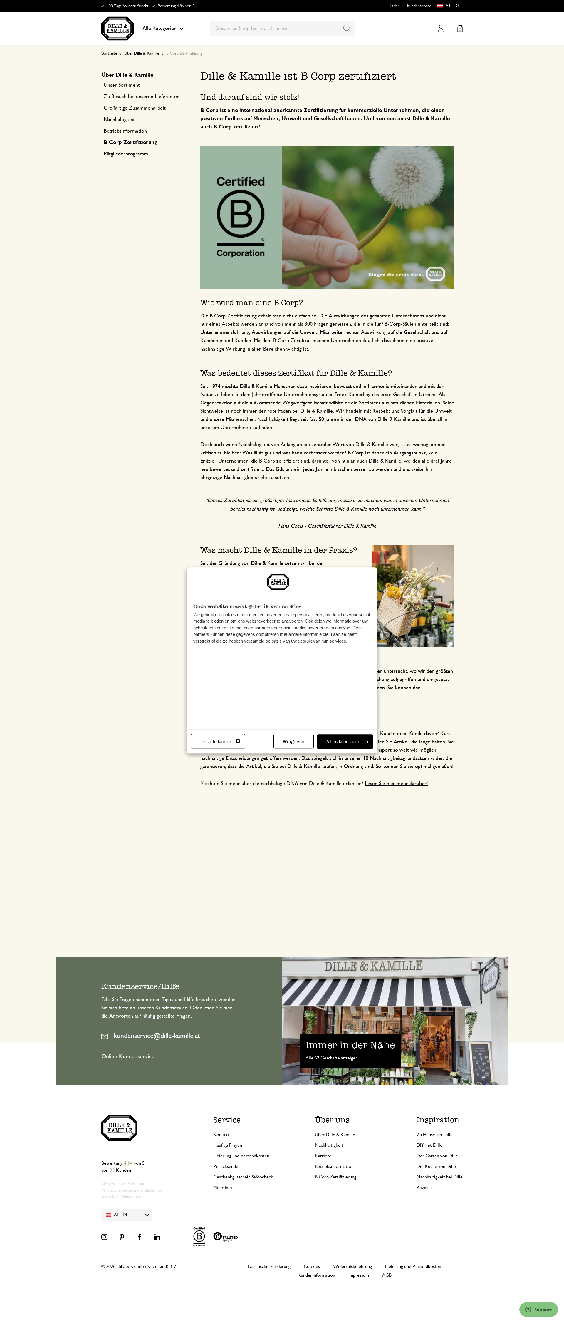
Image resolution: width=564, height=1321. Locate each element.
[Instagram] (104, 1237)
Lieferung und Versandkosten (241, 1155)
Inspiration (438, 1119)
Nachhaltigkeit (329, 1145)
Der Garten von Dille (437, 1155)
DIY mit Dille (429, 1145)
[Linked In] (157, 1237)
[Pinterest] (122, 1237)
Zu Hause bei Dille (435, 1134)
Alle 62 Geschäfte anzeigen (332, 1058)
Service (227, 1119)
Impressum (358, 1275)
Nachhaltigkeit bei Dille (440, 1177)
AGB (387, 1275)
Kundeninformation (316, 1275)
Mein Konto (441, 28)
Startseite (109, 53)
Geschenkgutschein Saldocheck (243, 1177)
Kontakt (221, 1134)
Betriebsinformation (334, 1166)
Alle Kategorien (159, 28)
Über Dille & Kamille (141, 53)
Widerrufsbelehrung (352, 1266)
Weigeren (294, 742)
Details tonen (215, 742)
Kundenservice (419, 6)
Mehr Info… (225, 1187)
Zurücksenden (227, 1166)
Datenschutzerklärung (269, 1266)
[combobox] (282, 28)
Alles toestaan (343, 742)
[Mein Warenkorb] (460, 28)
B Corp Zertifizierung (335, 1177)
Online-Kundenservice (128, 1056)
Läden (395, 6)
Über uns (332, 1119)
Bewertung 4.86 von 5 (176, 6)
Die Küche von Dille (436, 1166)
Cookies (312, 1266)
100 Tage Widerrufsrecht (127, 6)
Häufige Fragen (227, 1145)
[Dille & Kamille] (117, 28)
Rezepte (425, 1187)
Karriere (323, 1155)
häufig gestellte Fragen (166, 1016)
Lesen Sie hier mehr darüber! (396, 783)
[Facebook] (139, 1237)
